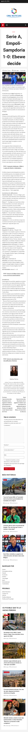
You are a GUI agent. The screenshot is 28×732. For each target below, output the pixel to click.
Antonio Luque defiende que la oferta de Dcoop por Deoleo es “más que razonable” (12, 662)
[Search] (26, 25)
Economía (4, 574)
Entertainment (6, 582)
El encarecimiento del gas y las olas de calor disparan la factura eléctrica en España (14, 691)
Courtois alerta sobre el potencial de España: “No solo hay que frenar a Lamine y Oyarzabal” (13, 527)
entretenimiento (8, 700)
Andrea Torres (7, 70)
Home (3, 569)
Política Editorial (6, 597)
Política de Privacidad (7, 599)
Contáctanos (5, 583)
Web (5, 455)
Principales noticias (7, 571)
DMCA (4, 595)
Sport (3, 580)
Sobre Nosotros (6, 591)
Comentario (7, 425)
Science (4, 576)
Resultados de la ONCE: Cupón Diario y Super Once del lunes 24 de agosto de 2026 (14, 634)
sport (13, 31)
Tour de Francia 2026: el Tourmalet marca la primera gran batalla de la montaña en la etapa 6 (13, 498)
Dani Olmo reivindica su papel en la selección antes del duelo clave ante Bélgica (13, 555)
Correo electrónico (9, 450)
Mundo (4, 573)
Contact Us (5, 593)
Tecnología (5, 578)
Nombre (6, 445)
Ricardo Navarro (14, 503)
